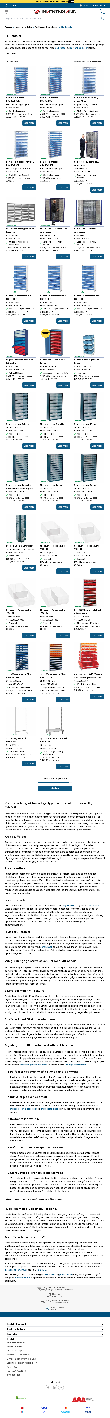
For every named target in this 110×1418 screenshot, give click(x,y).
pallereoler (50, 1274)
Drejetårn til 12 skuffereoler (19, 546)
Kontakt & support (16, 1324)
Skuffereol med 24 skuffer (87, 424)
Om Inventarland (16, 1329)
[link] (29, 123)
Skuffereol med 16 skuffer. (52, 424)
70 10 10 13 (41, 1269)
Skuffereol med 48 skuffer (52, 485)
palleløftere (65, 1274)
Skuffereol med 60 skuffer (87, 485)
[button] (55, 788)
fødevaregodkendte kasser (34, 1064)
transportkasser (49, 1108)
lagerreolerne (70, 905)
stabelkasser (17, 1108)
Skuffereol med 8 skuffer (18, 424)
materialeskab (22, 1277)
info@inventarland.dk (16, 1269)
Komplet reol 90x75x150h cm (88, 674)
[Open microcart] (102, 11)
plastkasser (93, 905)
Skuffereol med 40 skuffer (19, 485)
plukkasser (60, 47)
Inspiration (12, 1334)
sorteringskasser (79, 47)
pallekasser (31, 1108)
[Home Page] (55, 12)
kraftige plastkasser (75, 1064)
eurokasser (46, 947)
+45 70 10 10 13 (22, 1354)
